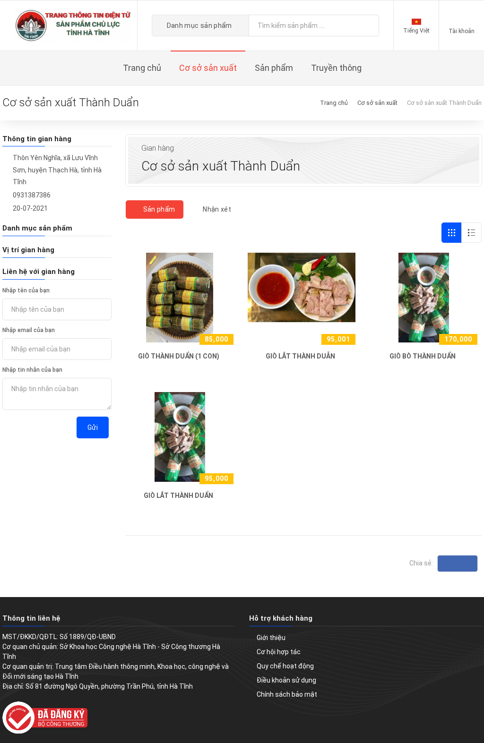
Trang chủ (334, 102)
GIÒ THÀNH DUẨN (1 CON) (178, 356)
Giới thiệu (271, 637)
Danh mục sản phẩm (199, 25)
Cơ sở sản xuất (377, 102)
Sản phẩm (158, 209)
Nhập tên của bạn (26, 290)
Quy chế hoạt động (285, 666)
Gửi (92, 427)
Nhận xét (216, 209)
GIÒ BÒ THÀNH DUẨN (422, 356)
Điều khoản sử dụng (286, 680)
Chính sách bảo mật (287, 694)
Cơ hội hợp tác (279, 652)
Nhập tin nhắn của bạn (32, 370)
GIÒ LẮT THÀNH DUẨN (178, 495)
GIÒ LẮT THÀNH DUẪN (300, 356)
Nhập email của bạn (28, 330)
